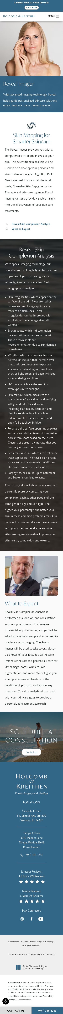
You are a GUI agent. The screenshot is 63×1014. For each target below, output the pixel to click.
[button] (5, 1001)
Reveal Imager (42, 106)
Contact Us (31, 752)
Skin (27, 106)
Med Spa (17, 106)
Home (6, 106)
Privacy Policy (37, 954)
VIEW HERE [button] (31, 7)
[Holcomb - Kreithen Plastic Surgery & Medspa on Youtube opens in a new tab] (41, 919)
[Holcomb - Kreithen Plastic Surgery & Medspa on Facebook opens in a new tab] (31, 919)
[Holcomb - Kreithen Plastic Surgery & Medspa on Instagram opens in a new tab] (22, 919)
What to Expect (21, 229)
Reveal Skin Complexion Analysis (31, 224)
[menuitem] (22, 919)
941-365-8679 (25, 999)
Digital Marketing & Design (34, 967)
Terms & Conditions (18, 954)
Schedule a (31, 736)
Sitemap (51, 954)
